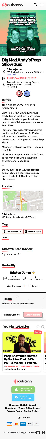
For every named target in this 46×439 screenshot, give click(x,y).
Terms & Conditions (29, 408)
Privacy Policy (14, 411)
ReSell (23, 405)
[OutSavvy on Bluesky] (43, 432)
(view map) (11, 74)
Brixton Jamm (20, 272)
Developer (11, 408)
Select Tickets (33, 314)
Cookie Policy (31, 411)
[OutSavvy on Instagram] (38, 432)
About (32, 405)
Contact (14, 405)
